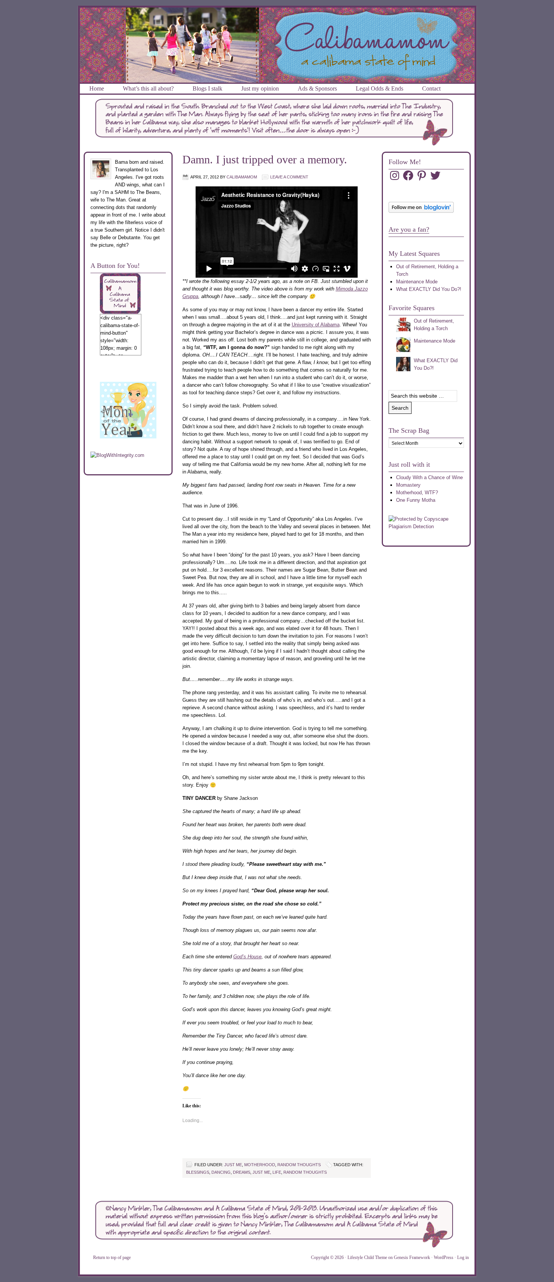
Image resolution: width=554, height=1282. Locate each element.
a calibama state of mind (277, 17)
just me (233, 1164)
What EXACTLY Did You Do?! (428, 289)
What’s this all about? (148, 88)
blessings (197, 1172)
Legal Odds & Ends (379, 88)
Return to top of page (112, 1257)
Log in (463, 1257)
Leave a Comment (289, 177)
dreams (241, 1172)
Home (96, 88)
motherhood (259, 1164)
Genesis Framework (412, 1257)
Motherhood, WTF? (417, 492)
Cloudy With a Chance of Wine (429, 477)
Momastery (408, 485)
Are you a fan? (409, 229)
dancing (221, 1172)
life (276, 1172)
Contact (431, 88)
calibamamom (241, 177)
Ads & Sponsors (317, 88)
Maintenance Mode (417, 281)
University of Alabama (316, 324)
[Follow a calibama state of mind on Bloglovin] (421, 211)
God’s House (247, 956)
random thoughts (299, 1164)
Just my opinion (260, 88)
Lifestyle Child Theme (367, 1257)
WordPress (443, 1257)
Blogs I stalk (207, 88)
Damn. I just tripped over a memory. (264, 159)
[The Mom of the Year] (128, 437)
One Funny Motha (415, 500)
